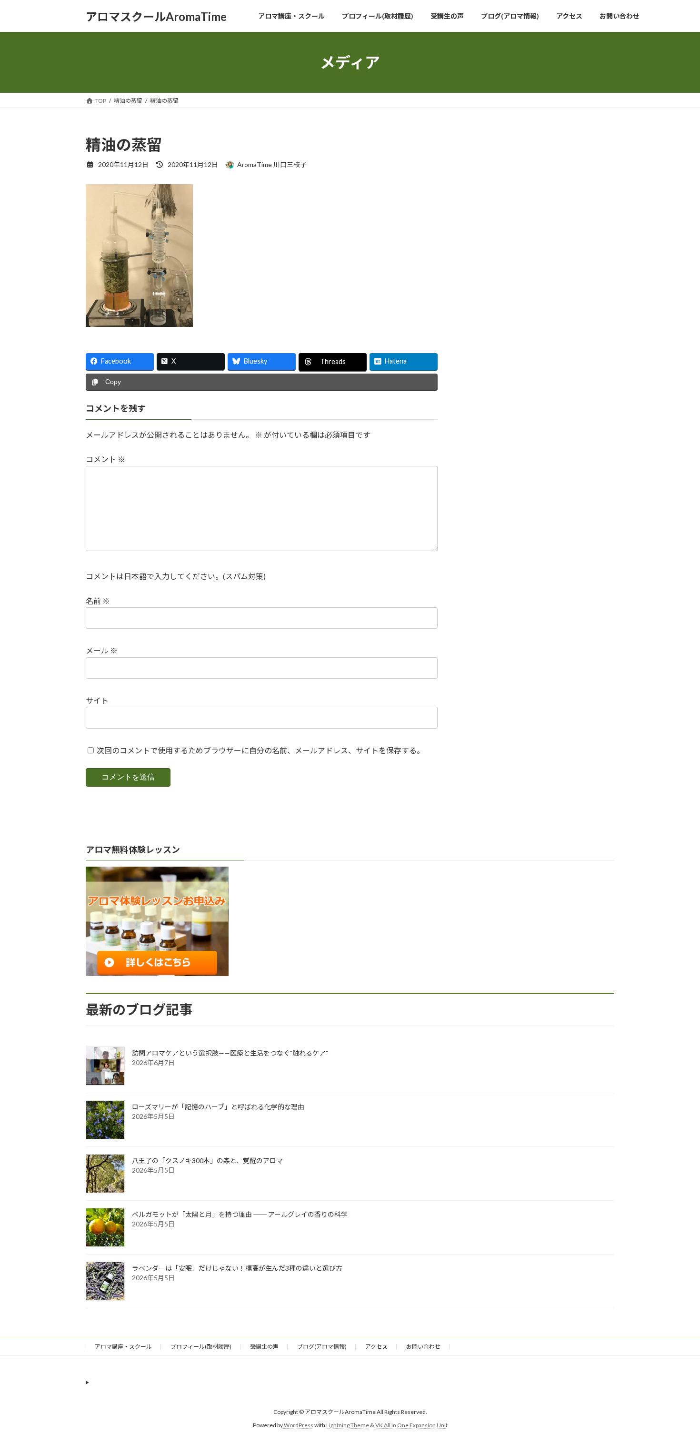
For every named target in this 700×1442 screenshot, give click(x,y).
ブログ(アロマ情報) (322, 1346)
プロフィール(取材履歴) (200, 1346)
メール (102, 650)
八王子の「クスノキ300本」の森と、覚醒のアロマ (207, 1160)
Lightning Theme (347, 1425)
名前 (98, 600)
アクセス (376, 1346)
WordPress (298, 1425)
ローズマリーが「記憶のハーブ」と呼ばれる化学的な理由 (218, 1107)
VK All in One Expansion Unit (411, 1425)
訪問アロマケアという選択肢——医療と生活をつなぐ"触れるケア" (230, 1053)
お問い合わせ (423, 1346)
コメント (105, 459)
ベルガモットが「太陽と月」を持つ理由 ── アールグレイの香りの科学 (240, 1214)
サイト (97, 700)
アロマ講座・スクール (123, 1346)
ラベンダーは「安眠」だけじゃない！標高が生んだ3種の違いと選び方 (237, 1268)
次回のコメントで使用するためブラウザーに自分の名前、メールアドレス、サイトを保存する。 (260, 750)
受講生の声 (264, 1346)
